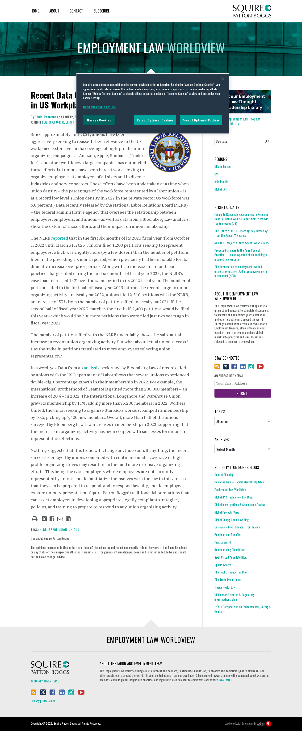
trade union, (58, 529)
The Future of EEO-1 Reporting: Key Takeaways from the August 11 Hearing (241, 233)
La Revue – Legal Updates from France (237, 527)
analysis (91, 367)
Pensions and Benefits (227, 534)
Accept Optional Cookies (201, 120)
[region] (152, 103)
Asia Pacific (221, 181)
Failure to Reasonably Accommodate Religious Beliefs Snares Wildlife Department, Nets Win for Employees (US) (241, 219)
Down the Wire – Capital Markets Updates (239, 482)
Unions (70, 122)
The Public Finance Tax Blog (230, 572)
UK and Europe (222, 166)
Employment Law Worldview (230, 489)
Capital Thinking (224, 475)
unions (74, 529)
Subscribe (101, 11)
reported (59, 238)
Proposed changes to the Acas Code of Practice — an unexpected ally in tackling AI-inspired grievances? (241, 255)
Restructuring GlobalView (229, 549)
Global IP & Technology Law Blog (233, 497)
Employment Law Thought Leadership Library (237, 121)
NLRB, (45, 122)
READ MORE (226, 679)
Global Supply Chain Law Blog (231, 519)
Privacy (35, 700)
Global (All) (220, 189)
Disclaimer (48, 700)
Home (35, 11)
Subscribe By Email (230, 376)
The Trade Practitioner (228, 579)
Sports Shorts (222, 564)
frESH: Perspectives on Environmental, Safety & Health (242, 609)
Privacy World (222, 542)
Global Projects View (226, 512)
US (216, 174)
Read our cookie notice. (99, 106)
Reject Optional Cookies (155, 120)
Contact (76, 11)
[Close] (223, 79)
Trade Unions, (57, 122)
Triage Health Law (224, 587)
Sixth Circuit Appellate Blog (230, 557)
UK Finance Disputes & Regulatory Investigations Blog (234, 597)
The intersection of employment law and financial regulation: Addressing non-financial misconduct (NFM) (241, 271)
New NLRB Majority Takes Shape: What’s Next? (241, 243)
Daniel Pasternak (46, 116)
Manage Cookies (99, 120)
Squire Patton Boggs (252, 11)
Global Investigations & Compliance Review (239, 504)
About (54, 11)
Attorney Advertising (45, 681)
